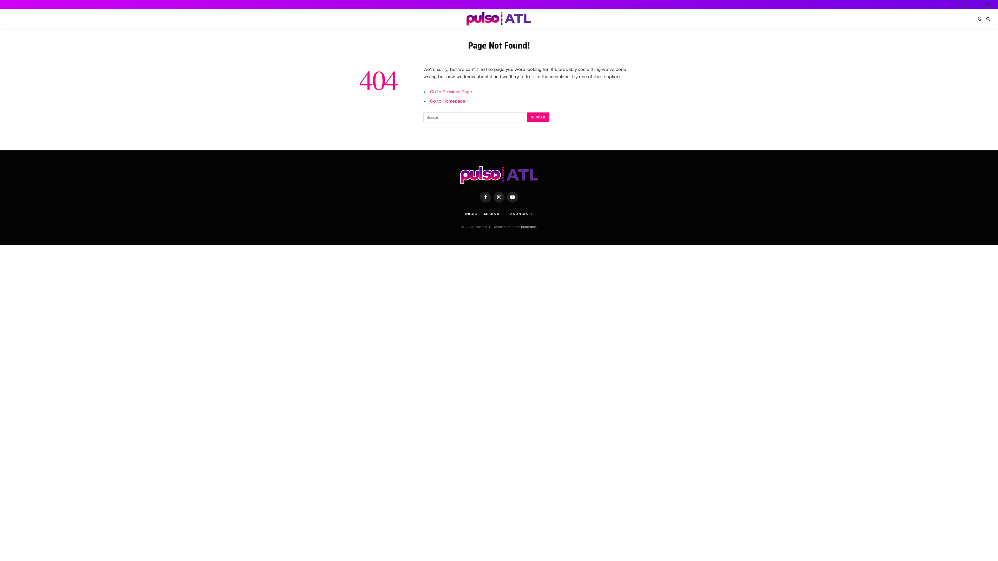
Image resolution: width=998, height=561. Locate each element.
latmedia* (528, 227)
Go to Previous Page (451, 91)
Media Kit (494, 214)
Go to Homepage (447, 101)
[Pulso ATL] (499, 19)
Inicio (471, 214)
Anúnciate (521, 214)
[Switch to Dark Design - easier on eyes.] (980, 19)
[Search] (987, 19)
